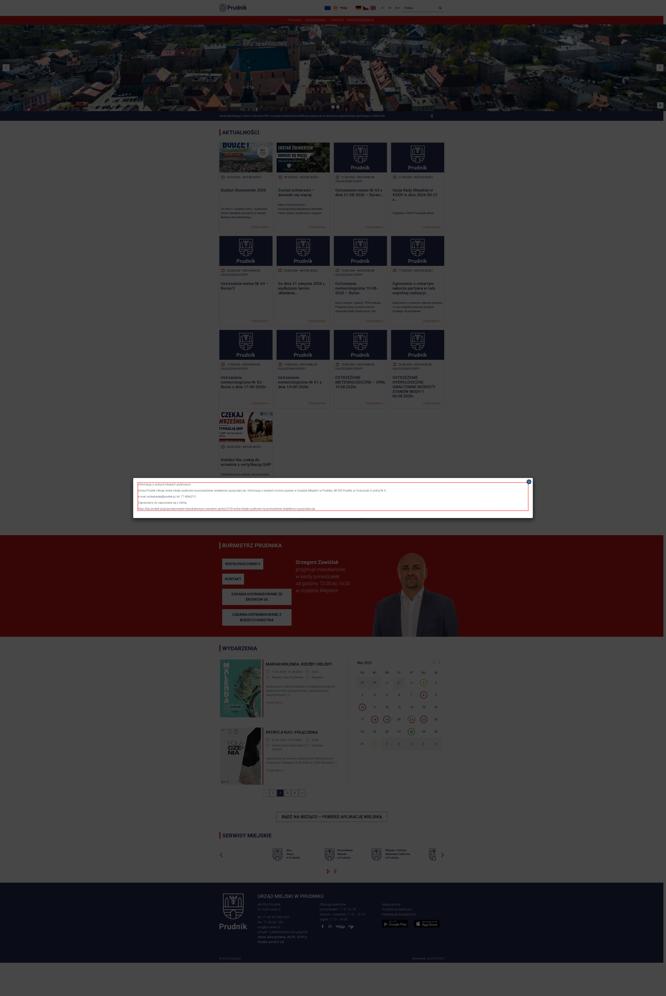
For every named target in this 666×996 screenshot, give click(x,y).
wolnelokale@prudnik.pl (161, 496)
